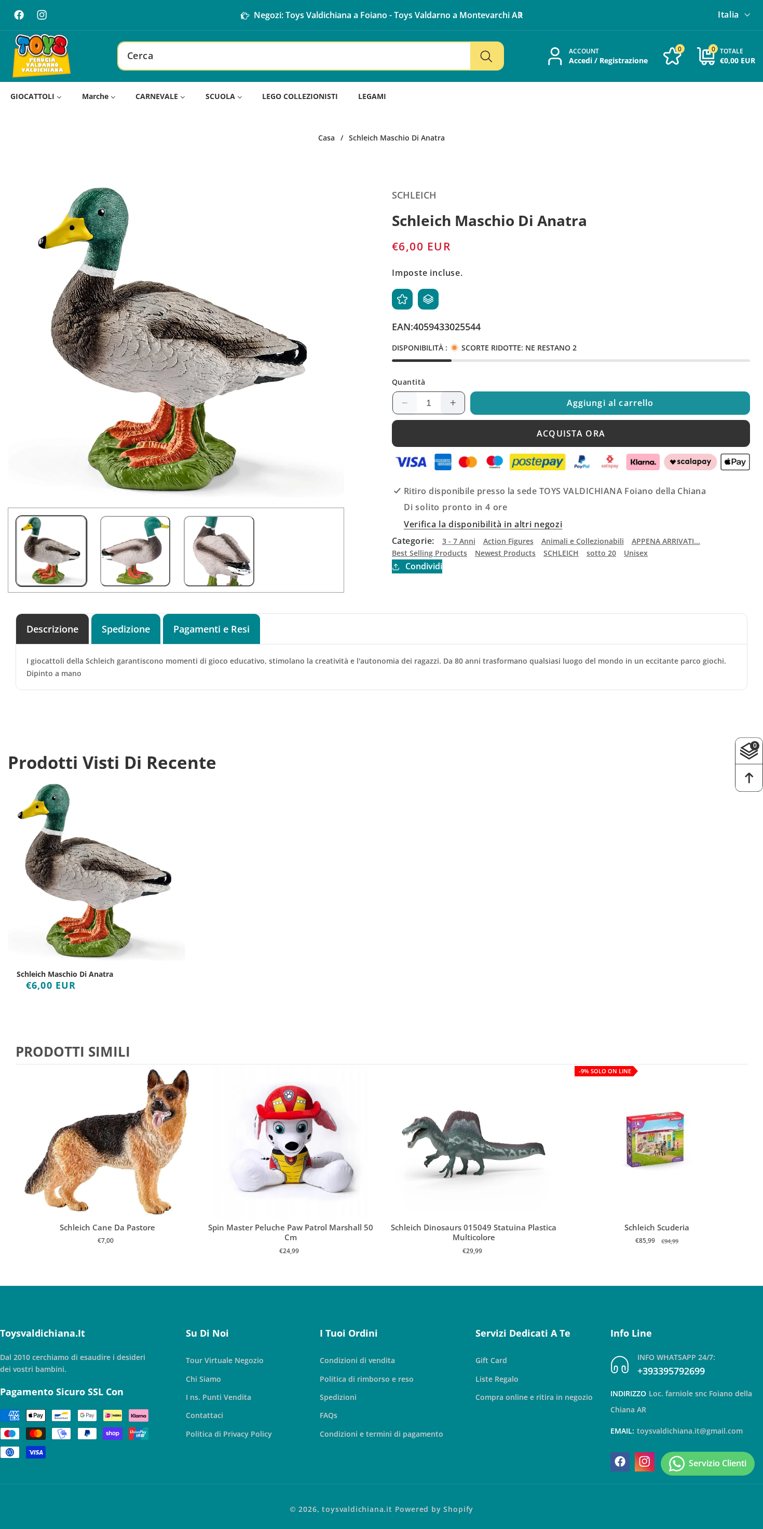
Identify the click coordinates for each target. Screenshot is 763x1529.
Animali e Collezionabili (582, 541)
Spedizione (126, 628)
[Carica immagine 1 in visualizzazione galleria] (51, 551)
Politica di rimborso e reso (367, 1378)
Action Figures (508, 541)
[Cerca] (486, 56)
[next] (737, 1170)
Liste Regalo (497, 1378)
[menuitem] (36, 96)
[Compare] (428, 299)
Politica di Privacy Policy (229, 1433)
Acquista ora (571, 433)
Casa (326, 138)
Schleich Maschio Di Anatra (65, 974)
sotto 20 (601, 553)
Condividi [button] (423, 566)
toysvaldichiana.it (357, 1509)
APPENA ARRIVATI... (666, 541)
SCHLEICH (561, 553)
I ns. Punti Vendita (218, 1396)
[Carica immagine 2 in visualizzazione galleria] (135, 551)
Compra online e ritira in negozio (534, 1396)
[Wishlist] (402, 299)
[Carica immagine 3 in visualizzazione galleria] (219, 551)
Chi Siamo (203, 1378)
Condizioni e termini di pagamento (381, 1433)
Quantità (409, 382)
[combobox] (310, 56)
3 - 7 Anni (458, 541)
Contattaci (204, 1415)
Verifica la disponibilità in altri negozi (483, 524)
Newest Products (505, 553)
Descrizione (52, 628)
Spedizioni (338, 1396)
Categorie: (413, 540)
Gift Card (491, 1360)
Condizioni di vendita (357, 1360)
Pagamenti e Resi (211, 628)
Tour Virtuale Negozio (225, 1360)
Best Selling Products (429, 553)
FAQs (328, 1415)
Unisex (636, 553)
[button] (520, 15)
